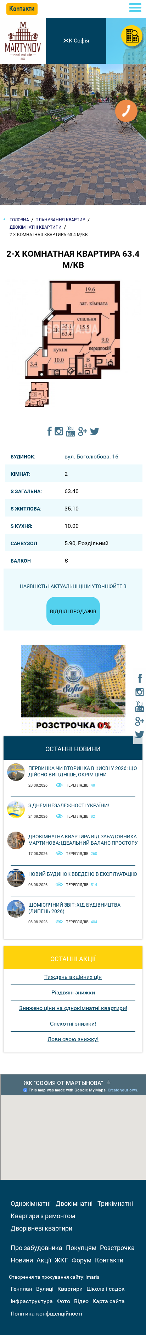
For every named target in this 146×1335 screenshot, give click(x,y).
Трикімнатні (115, 1203)
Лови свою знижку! (73, 1039)
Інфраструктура (32, 1301)
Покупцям (81, 1247)
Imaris (92, 1277)
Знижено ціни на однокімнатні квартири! (73, 1008)
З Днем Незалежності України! (68, 805)
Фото (63, 1301)
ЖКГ (61, 1260)
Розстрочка (117, 1247)
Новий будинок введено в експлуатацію (82, 874)
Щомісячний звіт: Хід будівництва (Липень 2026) (74, 908)
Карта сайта (108, 1301)
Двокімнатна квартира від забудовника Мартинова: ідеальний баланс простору (83, 840)
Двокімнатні (74, 1203)
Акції (43, 1260)
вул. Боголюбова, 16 (91, 456)
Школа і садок (105, 1288)
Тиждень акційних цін (73, 977)
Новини (22, 1260)
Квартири (70, 1288)
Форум (81, 1260)
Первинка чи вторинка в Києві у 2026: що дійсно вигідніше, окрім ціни (82, 771)
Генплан (21, 1288)
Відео (81, 1301)
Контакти (109, 1260)
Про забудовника (36, 1247)
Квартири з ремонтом (43, 1216)
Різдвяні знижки (73, 992)
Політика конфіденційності (46, 1313)
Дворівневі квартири (41, 1228)
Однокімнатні (31, 1203)
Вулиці (45, 1288)
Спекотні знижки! (73, 1023)
